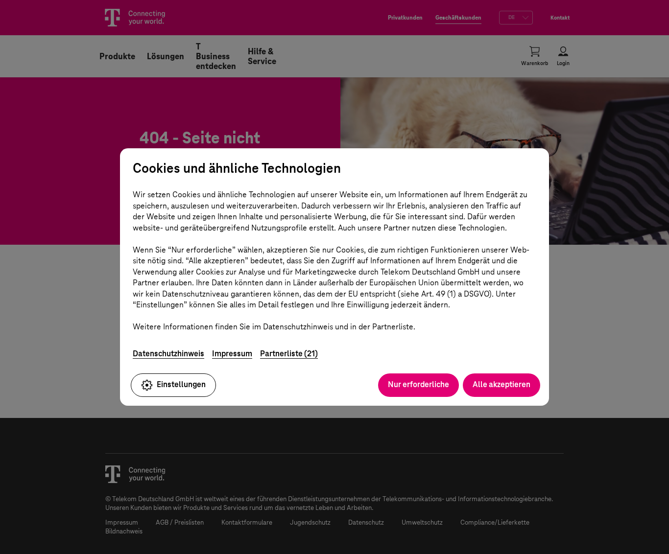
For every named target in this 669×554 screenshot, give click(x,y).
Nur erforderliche (418, 384)
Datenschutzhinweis (168, 353)
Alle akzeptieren (501, 384)
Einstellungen (181, 384)
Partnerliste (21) (289, 353)
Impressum (232, 353)
